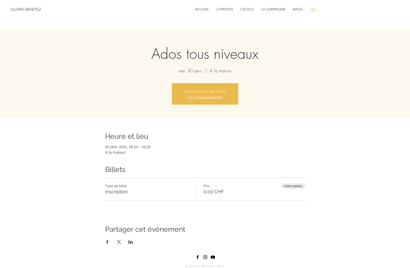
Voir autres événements (205, 96)
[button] (225, 9)
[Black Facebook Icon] (197, 257)
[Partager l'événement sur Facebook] (107, 242)
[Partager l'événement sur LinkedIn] (130, 242)
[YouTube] (212, 257)
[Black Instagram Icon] (205, 257)
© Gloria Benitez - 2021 (205, 266)
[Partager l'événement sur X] (119, 242)
